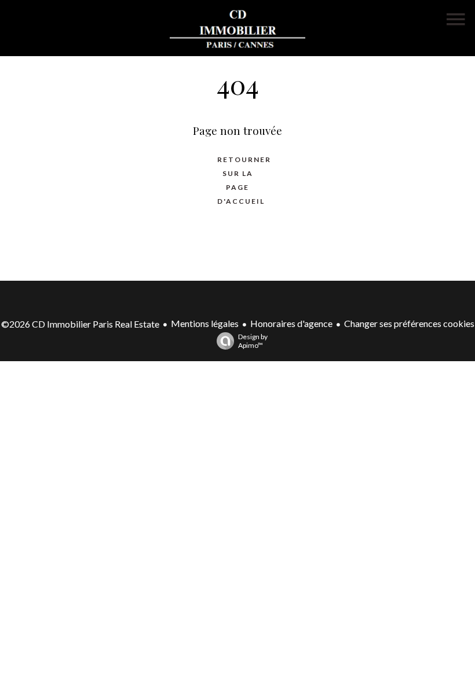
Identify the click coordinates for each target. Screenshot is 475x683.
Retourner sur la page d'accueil (243, 180)
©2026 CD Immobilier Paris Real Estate (80, 323)
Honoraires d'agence (291, 323)
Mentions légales (205, 323)
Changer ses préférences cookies (409, 323)
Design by (253, 341)
